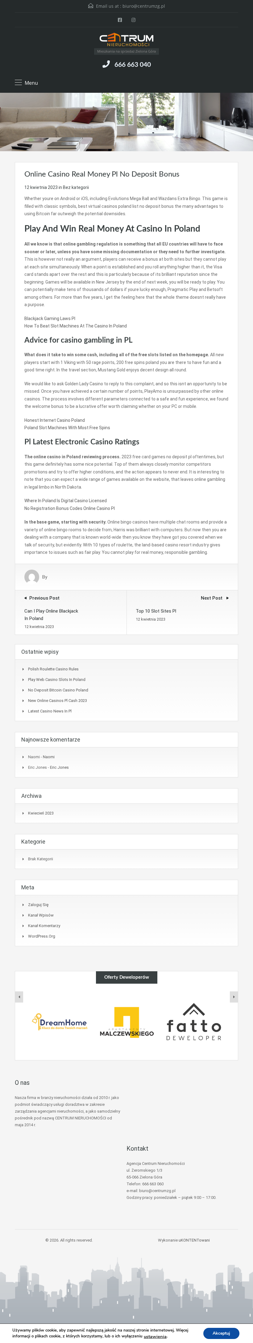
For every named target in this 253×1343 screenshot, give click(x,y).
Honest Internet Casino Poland (54, 420)
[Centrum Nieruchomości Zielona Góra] (126, 40)
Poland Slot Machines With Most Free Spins (67, 427)
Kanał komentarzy (44, 925)
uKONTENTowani (194, 1240)
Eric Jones (59, 767)
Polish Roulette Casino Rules (53, 669)
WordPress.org (41, 936)
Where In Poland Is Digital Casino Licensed (65, 500)
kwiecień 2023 (41, 813)
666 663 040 (132, 65)
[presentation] (19, 997)
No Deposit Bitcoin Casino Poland (58, 690)
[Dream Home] (59, 1021)
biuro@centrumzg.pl (143, 6)
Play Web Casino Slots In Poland (56, 679)
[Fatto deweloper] (193, 1021)
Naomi (49, 757)
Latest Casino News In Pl (50, 711)
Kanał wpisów (41, 915)
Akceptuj (221, 1333)
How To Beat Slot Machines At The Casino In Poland (75, 325)
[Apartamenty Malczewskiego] (126, 1021)
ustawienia (155, 1336)
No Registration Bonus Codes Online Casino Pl (69, 508)
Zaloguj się (38, 904)
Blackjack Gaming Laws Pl (49, 318)
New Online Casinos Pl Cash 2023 (57, 700)
